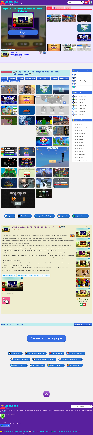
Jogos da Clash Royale (81, 96)
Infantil (21, 78)
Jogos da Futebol (80, 133)
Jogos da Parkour (80, 111)
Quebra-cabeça (30, 78)
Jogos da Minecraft (80, 99)
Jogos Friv (78, 84)
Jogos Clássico (79, 136)
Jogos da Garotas (79, 154)
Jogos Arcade (79, 130)
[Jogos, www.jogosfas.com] (9, 2)
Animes (55, 78)
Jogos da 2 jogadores (21, 359)
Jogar (23, 32)
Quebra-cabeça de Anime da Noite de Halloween (66, 431)
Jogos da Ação (79, 142)
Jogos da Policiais (79, 114)
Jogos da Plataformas (81, 127)
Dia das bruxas (15, 81)
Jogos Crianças (79, 151)
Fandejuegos (63, 78)
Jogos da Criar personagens (45, 359)
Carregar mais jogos (46, 338)
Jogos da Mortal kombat (36, 353)
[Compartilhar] (44, 52)
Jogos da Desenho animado (71, 359)
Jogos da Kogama (56, 365)
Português (6, 425)
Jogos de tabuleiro (44, 78)
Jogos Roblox (79, 78)
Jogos (49, 8)
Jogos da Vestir (79, 157)
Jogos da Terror (79, 148)
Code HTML (74, 236)
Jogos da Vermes (79, 87)
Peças (3, 78)
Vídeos (68, 8)
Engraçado (12, 78)
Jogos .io (77, 75)
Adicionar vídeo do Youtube (82, 324)
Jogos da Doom (75, 365)
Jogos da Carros (79, 145)
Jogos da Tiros (38, 365)
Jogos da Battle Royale (81, 81)
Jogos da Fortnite (80, 108)
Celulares (4, 81)
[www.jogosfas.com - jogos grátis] (9, 407)
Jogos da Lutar (79, 139)
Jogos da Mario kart (76, 353)
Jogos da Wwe (79, 102)
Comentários (58, 8)
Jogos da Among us (80, 105)
